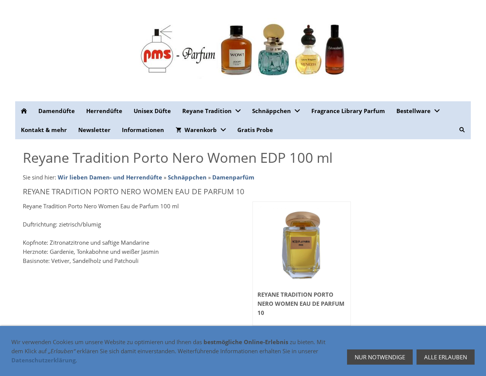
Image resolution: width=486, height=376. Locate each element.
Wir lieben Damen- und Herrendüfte (110, 177)
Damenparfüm (233, 177)
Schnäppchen (187, 177)
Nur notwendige (380, 357)
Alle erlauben (445, 357)
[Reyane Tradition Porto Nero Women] (301, 246)
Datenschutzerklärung (43, 360)
